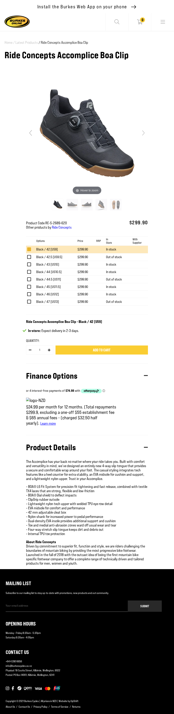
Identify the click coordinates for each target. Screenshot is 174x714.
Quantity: (32, 341)
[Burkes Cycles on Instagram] (7, 688)
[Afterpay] (19, 688)
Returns (76, 706)
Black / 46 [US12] (47, 294)
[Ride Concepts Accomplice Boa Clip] (58, 204)
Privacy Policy (40, 706)
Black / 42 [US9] (47, 249)
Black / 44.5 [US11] (48, 279)
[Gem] (28, 688)
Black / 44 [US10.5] (49, 272)
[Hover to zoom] (87, 135)
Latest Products (26, 42)
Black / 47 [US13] (47, 302)
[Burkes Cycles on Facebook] (13, 688)
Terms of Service (59, 706)
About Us (10, 706)
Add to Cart (102, 350)
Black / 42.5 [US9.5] (49, 257)
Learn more (48, 423)
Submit (144, 606)
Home (10, 42)
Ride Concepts (62, 227)
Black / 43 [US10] (47, 264)
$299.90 (82, 249)
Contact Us (24, 706)
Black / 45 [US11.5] (48, 287)
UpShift (74, 701)
